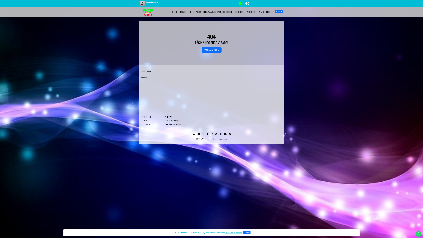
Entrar (279, 11)
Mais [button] (268, 12)
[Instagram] (203, 134)
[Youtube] (199, 134)
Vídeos (198, 12)
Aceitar (247, 233)
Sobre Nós (144, 121)
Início (174, 12)
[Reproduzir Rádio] (240, 3)
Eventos (221, 12)
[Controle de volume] (246, 3)
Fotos (191, 12)
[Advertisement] (207, 97)
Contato (260, 12)
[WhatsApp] (194, 134)
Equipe (229, 12)
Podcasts (182, 12)
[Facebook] (207, 134)
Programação (209, 12)
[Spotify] (230, 134)
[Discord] (225, 134)
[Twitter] (221, 134)
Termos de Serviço (172, 121)
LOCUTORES (238, 12)
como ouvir (250, 12)
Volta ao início (211, 50)
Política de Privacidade (173, 124)
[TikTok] (212, 134)
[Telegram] (216, 134)
